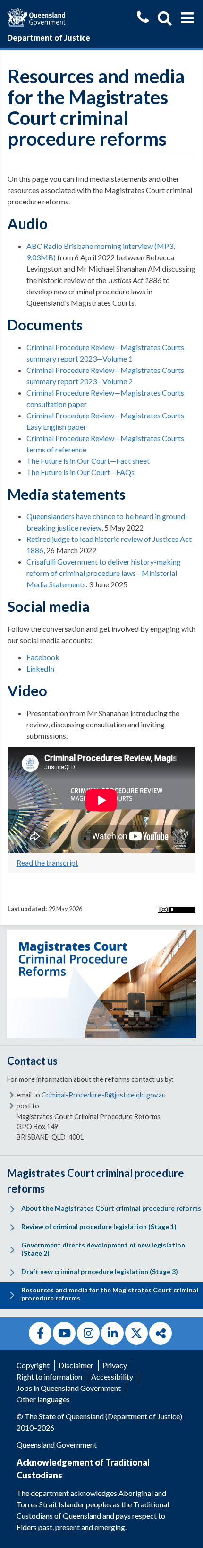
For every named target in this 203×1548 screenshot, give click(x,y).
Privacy (114, 1365)
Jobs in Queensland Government (69, 1387)
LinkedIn (40, 668)
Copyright (33, 1365)
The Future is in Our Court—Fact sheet (88, 460)
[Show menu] (187, 18)
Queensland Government (57, 1444)
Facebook (42, 657)
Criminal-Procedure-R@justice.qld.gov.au (104, 1095)
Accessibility (112, 1376)
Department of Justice (48, 37)
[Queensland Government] (36, 15)
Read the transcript (47, 862)
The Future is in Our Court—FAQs (80, 472)
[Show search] (165, 18)
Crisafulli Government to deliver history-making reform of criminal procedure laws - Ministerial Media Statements (103, 573)
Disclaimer (76, 1365)
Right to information (49, 1376)
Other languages (43, 1399)
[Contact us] (143, 18)
